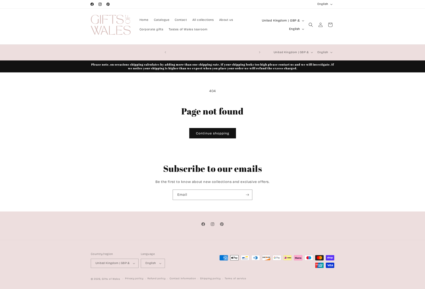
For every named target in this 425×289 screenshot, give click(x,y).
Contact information (183, 278)
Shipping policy (210, 278)
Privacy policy (134, 278)
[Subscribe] (247, 195)
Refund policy (156, 278)
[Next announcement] (260, 52)
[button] (311, 25)
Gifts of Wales (111, 278)
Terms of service (235, 278)
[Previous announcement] (165, 52)
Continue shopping (212, 133)
